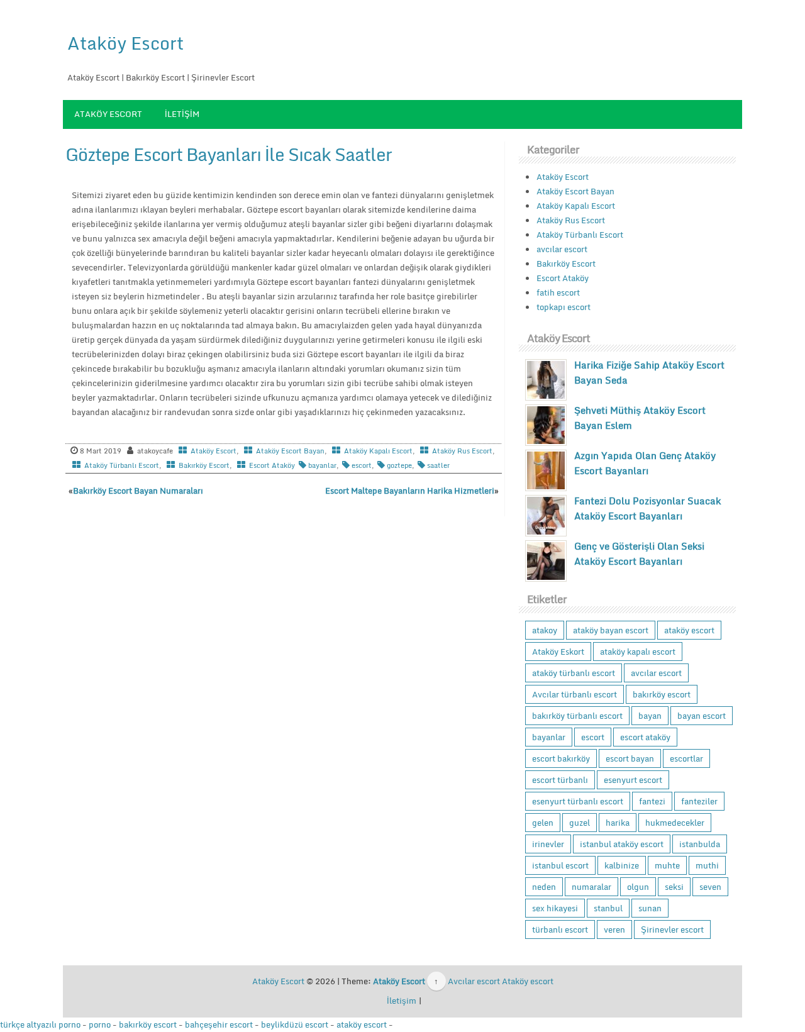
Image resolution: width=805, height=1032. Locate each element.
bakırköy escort (662, 694)
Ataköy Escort (125, 42)
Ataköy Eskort (558, 651)
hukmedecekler (674, 822)
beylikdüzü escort (294, 1024)
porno (100, 1024)
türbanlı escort (560, 929)
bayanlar (322, 465)
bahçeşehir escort (219, 1024)
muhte (667, 865)
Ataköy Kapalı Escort (378, 451)
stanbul (608, 908)
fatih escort (558, 292)
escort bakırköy (561, 758)
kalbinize (621, 865)
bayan (650, 716)
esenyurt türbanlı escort (577, 801)
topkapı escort (563, 307)
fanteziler (699, 801)
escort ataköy (645, 737)
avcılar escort (561, 249)
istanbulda (699, 844)
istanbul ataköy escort (621, 844)
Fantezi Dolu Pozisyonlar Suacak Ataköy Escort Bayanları (647, 508)
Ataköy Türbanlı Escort (121, 465)
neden (544, 887)
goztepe (399, 465)
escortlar (686, 758)
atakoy (544, 630)
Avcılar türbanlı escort (574, 694)
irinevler (548, 844)
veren (614, 929)
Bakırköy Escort (204, 465)
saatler (438, 465)
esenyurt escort (633, 780)
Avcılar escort (474, 981)
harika (618, 822)
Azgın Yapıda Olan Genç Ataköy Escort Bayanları (645, 463)
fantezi (652, 801)
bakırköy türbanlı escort (577, 716)
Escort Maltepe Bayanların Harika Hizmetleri (409, 490)
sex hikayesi (555, 908)
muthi (707, 865)
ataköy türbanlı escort (573, 673)
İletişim (182, 114)
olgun (638, 887)
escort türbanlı (560, 780)
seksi (674, 887)
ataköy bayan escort (610, 630)
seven (710, 887)
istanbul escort (560, 865)
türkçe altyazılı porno (40, 1024)
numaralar (591, 887)
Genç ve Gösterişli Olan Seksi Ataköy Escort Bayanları (639, 553)
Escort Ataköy (272, 465)
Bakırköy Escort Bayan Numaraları (138, 490)
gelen (542, 822)
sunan (650, 908)
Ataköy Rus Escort (462, 451)
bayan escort (701, 716)
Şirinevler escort (672, 929)
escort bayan (630, 758)
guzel (579, 822)
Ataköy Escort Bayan (290, 451)
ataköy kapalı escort (637, 651)
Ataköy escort (527, 981)
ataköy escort (689, 630)
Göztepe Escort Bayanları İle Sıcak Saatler (228, 154)
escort (362, 465)
